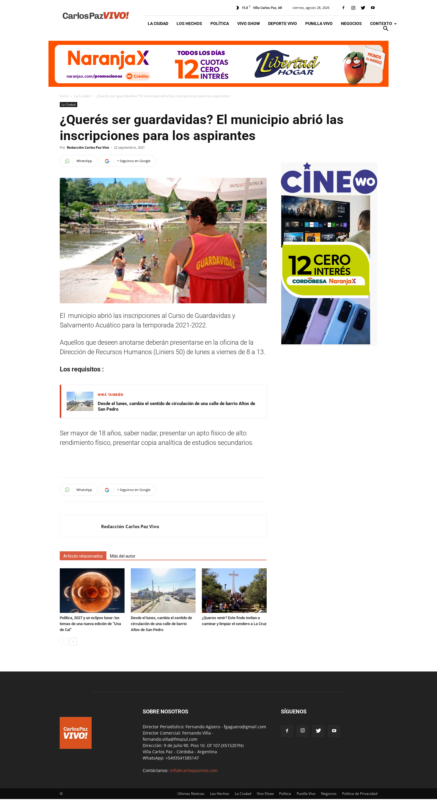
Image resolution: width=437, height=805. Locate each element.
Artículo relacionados (83, 556)
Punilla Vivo (319, 23)
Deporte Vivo (282, 23)
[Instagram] (353, 8)
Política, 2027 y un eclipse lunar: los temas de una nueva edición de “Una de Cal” (90, 624)
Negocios (351, 23)
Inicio (64, 95)
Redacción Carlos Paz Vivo (88, 147)
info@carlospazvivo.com (194, 770)
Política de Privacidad (359, 793)
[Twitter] (363, 8)
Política (219, 23)
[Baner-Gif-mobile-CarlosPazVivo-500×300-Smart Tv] (325, 343)
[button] (385, 29)
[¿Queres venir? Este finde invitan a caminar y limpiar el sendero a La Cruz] (234, 590)
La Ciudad (158, 23)
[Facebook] (343, 8)
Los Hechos (189, 23)
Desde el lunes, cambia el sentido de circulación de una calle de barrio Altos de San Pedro (176, 406)
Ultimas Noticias (191, 793)
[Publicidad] (218, 64)
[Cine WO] (329, 192)
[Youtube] (372, 8)
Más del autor (123, 556)
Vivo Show (248, 23)
